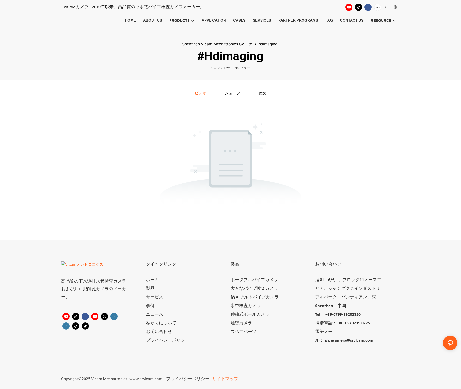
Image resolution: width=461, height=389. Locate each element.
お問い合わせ (159, 332)
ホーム (152, 280)
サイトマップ (224, 379)
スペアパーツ (243, 332)
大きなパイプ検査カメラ (254, 288)
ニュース (154, 314)
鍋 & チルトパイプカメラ (254, 297)
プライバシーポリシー (167, 340)
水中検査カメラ (245, 306)
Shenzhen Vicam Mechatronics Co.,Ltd (217, 44)
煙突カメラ (241, 323)
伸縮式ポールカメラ (249, 314)
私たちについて (161, 323)
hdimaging (268, 44)
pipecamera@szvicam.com (349, 340)
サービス (154, 297)
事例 (150, 306)
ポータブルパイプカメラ (254, 280)
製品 (150, 288)
